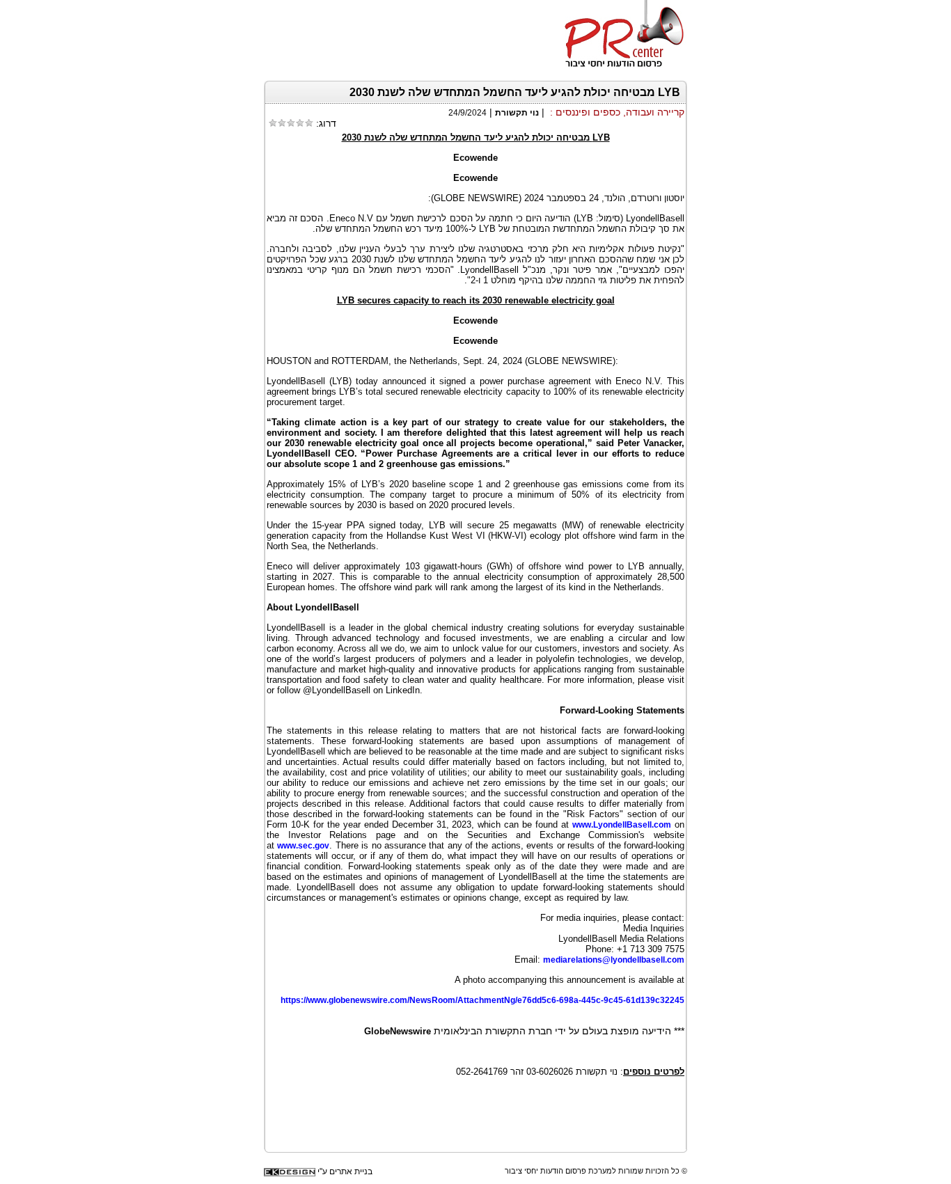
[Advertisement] (521, 1118)
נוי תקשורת (517, 113)
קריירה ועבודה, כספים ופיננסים (620, 112)
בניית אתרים (350, 1171)
